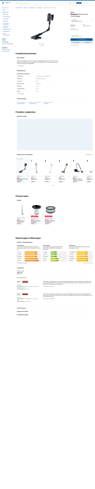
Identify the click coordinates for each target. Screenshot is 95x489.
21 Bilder (42, 45)
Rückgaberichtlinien (21, 103)
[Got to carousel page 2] (40, 43)
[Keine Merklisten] (89, 3)
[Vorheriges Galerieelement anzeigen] (15, 26)
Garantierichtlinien (32, 103)
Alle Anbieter (46, 103)
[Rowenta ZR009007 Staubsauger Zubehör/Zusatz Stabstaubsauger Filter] (37, 220)
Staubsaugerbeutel (5, 51)
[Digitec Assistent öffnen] (84, 3)
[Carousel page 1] (39, 43)
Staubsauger (5, 27)
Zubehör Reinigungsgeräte (6, 34)
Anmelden (79, 2)
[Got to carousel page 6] (43, 43)
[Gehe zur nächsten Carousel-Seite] (91, 135)
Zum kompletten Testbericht (48, 292)
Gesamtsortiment (5, 7)
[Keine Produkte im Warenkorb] (92, 3)
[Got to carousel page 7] (44, 43)
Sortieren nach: (20, 284)
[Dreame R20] (37, 176)
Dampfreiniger (5, 14)
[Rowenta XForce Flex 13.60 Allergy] (51, 130)
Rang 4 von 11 (19, 303)
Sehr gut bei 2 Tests (75, 29)
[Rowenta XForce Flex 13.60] (65, 130)
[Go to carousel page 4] (55, 156)
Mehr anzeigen (21, 65)
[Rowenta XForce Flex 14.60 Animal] (37, 130)
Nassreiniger (5, 21)
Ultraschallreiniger (6, 31)
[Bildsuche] (69, 3)
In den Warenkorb (82, 39)
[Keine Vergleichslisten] (87, 3)
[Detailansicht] (29, 263)
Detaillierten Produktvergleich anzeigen (75, 116)
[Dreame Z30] (65, 176)
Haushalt (3, 10)
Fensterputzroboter (7, 16)
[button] (91, 20)
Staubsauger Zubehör (6, 49)
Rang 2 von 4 (19, 291)
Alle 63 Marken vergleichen (22, 269)
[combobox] (25, 284)
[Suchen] (17, 3)
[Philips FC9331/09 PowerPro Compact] (79, 176)
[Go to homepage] (6, 3)
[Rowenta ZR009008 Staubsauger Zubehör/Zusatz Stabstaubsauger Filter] (51, 220)
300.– (73, 12)
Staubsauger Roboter (7, 29)
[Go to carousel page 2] (53, 156)
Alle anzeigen (88, 116)
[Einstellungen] (74, 3)
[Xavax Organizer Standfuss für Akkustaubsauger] (23, 220)
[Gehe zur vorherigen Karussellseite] (17, 135)
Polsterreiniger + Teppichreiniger (6, 24)
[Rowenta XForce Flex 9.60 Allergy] (79, 130)
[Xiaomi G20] (51, 176)
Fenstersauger (5, 18)
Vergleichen (76, 42)
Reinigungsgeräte (5, 12)
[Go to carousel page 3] (54, 156)
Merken (88, 42)
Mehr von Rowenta (86, 25)
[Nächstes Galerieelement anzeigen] (69, 26)
